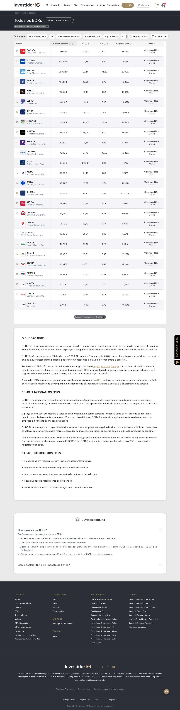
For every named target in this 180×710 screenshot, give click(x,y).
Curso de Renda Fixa (137, 611)
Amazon (105, 366)
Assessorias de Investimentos (27, 639)
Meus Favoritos (140, 36)
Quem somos (118, 689)
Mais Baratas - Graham (69, 36)
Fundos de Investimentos (25, 635)
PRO (129, 5)
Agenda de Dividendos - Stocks (104, 631)
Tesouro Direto (21, 615)
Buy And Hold (111, 36)
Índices (18, 619)
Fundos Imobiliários (23, 603)
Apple (96, 366)
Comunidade (113, 5)
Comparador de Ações (100, 615)
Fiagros (18, 607)
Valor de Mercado (37, 36)
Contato (97, 689)
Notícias (100, 5)
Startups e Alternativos (63, 623)
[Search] (47, 5)
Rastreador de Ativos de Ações (104, 619)
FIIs (75, 5)
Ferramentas (87, 5)
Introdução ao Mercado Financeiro (143, 619)
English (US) (85, 700)
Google (115, 366)
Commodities (58, 611)
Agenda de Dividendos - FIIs (103, 627)
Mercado (55, 5)
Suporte (106, 689)
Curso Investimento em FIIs (140, 603)
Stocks (56, 599)
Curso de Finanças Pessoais (140, 623)
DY (51, 36)
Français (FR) (112, 700)
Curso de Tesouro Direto (139, 615)
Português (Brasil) (69, 700)
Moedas (56, 607)
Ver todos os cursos (137, 627)
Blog (55, 636)
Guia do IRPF (96, 643)
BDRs (17, 611)
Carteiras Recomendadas (101, 599)
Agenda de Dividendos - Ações (104, 623)
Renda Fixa (19, 631)
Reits (55, 603)
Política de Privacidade (65, 689)
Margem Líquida (92, 36)
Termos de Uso (84, 689)
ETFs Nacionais (21, 623)
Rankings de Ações (99, 607)
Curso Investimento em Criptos (142, 607)
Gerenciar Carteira (98, 603)
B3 (98, 380)
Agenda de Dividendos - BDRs (103, 639)
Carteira (145, 5)
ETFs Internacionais (23, 627)
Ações (67, 5)
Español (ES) (98, 700)
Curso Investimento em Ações (141, 599)
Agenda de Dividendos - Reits (103, 635)
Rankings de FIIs (97, 611)
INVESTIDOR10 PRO (177, 347)
